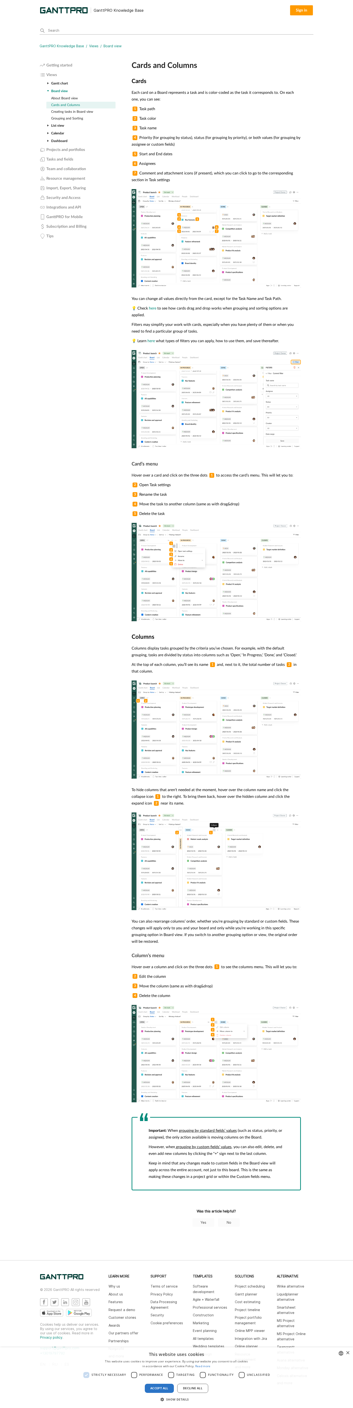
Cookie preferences (167, 1323)
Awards (114, 1325)
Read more (203, 1366)
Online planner (246, 1346)
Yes (203, 1222)
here (152, 308)
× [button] (347, 1353)
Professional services (210, 1307)
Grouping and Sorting (67, 118)
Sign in (301, 10)
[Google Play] (79, 1313)
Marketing (201, 1323)
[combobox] (341, 1353)
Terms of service (164, 1286)
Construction (203, 1315)
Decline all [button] (192, 1388)
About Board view (64, 98)
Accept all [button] (159, 1388)
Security (157, 1315)
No (229, 1222)
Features (116, 1302)
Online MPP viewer (250, 1331)
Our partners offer (123, 1333)
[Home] (61, 1278)
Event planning (205, 1331)
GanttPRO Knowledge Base (62, 46)
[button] (176, 1399)
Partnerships (119, 1341)
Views (93, 46)
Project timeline (247, 1310)
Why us (114, 1286)
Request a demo (122, 1310)
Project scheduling (250, 1286)
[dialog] (176, 1377)
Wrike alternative (290, 1286)
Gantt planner (246, 1294)
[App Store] (51, 1313)
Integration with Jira (251, 1338)
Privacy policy (51, 1337)
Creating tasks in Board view (72, 111)
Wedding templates (208, 1346)
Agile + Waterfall (206, 1299)
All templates (203, 1338)
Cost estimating (247, 1302)
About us (116, 1294)
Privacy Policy (162, 1294)
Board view (112, 46)
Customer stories (122, 1317)
